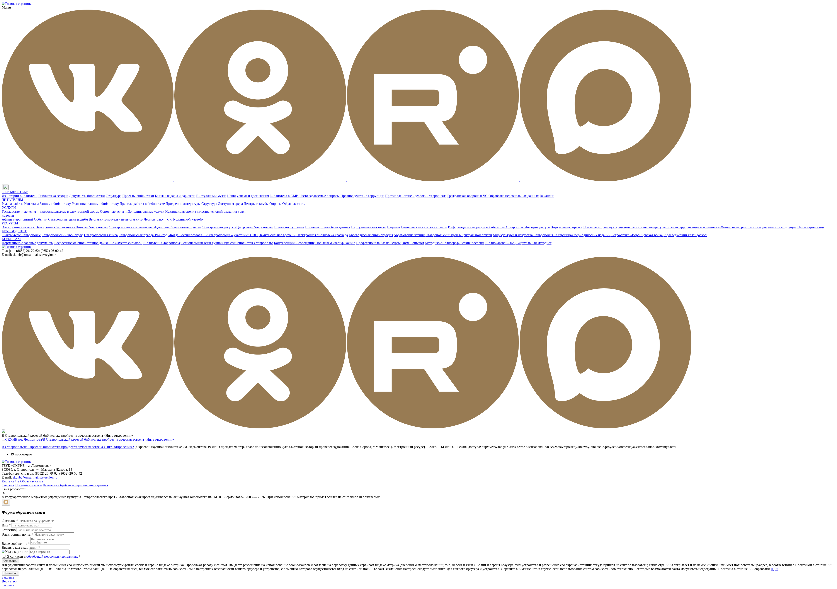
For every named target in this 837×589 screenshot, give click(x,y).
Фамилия (10, 521)
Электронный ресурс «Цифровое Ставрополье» (237, 227)
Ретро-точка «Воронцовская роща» (637, 235)
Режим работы (12, 203)
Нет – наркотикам (810, 227)
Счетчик (8, 485)
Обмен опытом (412, 243)
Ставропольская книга (101, 235)
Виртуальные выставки (122, 219)
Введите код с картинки (21, 547)
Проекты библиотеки (138, 196)
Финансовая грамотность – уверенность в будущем (758, 227)
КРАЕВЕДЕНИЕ (14, 231)
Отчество (9, 530)
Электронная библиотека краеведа (322, 235)
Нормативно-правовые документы (27, 243)
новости (8, 215)
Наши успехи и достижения (248, 196)
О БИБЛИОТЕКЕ (15, 192)
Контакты (31, 203)
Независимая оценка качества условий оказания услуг (205, 211)
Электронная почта (17, 534)
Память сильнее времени (277, 235)
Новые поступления (289, 227)
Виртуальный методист (533, 243)
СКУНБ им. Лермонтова (23, 439)
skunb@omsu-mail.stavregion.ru (35, 477)
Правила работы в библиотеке (142, 203)
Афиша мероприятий (17, 219)
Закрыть (8, 577)
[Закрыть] (6, 502)
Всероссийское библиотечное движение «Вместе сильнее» (98, 243)
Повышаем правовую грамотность (609, 227)
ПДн (774, 569)
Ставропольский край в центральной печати (458, 235)
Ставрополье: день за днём (68, 219)
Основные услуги (113, 211)
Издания (393, 227)
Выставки (96, 219)
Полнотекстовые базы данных (327, 227)
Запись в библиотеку (55, 203)
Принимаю (10, 573)
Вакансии (547, 196)
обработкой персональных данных (52, 556)
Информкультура (537, 227)
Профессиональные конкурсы (378, 243)
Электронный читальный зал (131, 227)
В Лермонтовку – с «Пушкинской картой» (172, 219)
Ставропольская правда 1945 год (143, 235)
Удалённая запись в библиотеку (95, 203)
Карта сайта (10, 481)
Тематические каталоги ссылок (424, 227)
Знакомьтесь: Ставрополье (21, 235)
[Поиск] (13, 187)
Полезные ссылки (28, 485)
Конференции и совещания (294, 243)
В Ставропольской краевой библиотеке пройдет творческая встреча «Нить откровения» (108, 439)
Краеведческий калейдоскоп (685, 235)
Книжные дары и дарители (175, 196)
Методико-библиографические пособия (454, 243)
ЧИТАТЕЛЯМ (12, 200)
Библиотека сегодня (53, 196)
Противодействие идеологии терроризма (415, 196)
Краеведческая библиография (371, 235)
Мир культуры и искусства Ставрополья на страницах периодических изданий (552, 235)
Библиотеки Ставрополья (161, 243)
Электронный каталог (18, 227)
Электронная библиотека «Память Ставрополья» (72, 227)
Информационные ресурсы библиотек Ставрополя (486, 227)
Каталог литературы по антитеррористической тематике (677, 227)
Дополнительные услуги (146, 211)
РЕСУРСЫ (10, 223)
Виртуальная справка (566, 227)
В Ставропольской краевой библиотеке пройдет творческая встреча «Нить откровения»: (68, 447)
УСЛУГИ (9, 207)
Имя (6, 525)
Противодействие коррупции (362, 196)
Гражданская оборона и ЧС (467, 196)
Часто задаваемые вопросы (319, 196)
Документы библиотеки (87, 196)
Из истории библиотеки (19, 196)
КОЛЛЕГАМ (11, 239)
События (40, 219)
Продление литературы (183, 203)
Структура (113, 196)
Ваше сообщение (16, 543)
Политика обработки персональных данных (75, 485)
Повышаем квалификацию (335, 243)
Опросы (275, 203)
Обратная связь (293, 203)
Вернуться (9, 581)
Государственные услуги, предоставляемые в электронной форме (50, 211)
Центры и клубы (256, 203)
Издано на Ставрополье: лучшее (177, 227)
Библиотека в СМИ (284, 196)
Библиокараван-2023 (500, 243)
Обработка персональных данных (513, 196)
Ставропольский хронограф (62, 235)
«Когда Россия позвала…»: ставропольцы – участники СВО (213, 235)
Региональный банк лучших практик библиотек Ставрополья (227, 243)
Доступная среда (230, 203)
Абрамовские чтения (409, 235)
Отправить (10, 560)
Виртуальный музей (211, 196)
